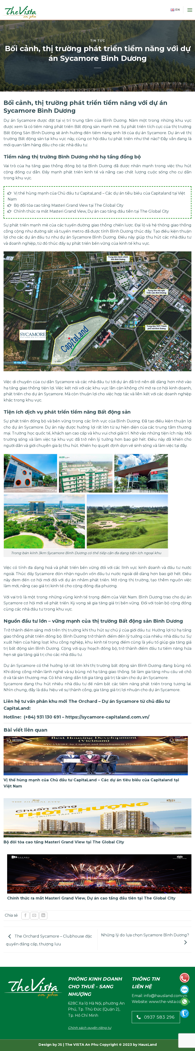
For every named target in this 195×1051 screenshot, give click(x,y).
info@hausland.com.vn (165, 995)
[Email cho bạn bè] (34, 916)
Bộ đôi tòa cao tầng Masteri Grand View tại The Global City (68, 205)
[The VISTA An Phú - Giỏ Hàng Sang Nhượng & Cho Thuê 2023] (23, 12)
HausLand (147, 1044)
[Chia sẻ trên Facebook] (25, 916)
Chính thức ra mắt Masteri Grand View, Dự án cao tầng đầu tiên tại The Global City (91, 211)
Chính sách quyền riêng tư (89, 1028)
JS (60, 1044)
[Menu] (190, 10)
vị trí (66, 120)
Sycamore (26, 120)
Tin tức (97, 40)
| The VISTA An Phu (80, 1044)
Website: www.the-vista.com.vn (161, 1001)
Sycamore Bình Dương (94, 237)
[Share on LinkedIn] (43, 916)
